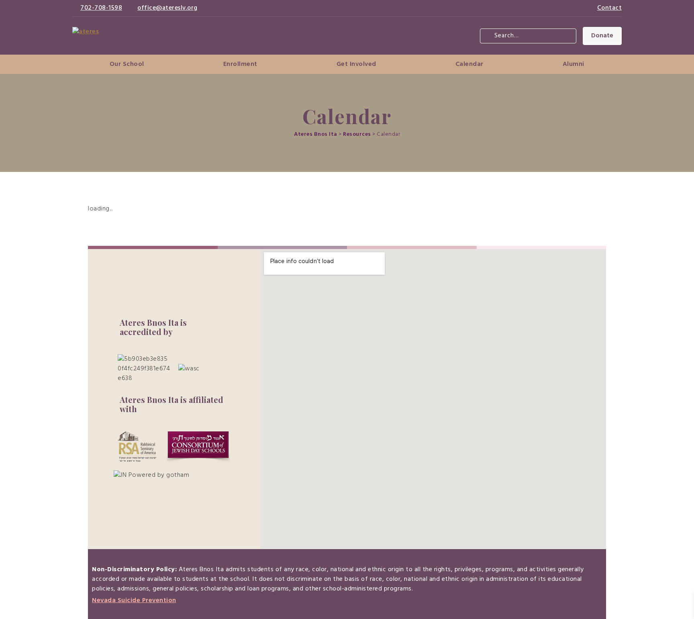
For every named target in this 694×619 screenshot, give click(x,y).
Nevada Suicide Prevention (134, 600)
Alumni (573, 64)
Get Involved (356, 64)
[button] (602, 36)
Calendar (469, 64)
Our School (127, 64)
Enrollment (240, 64)
